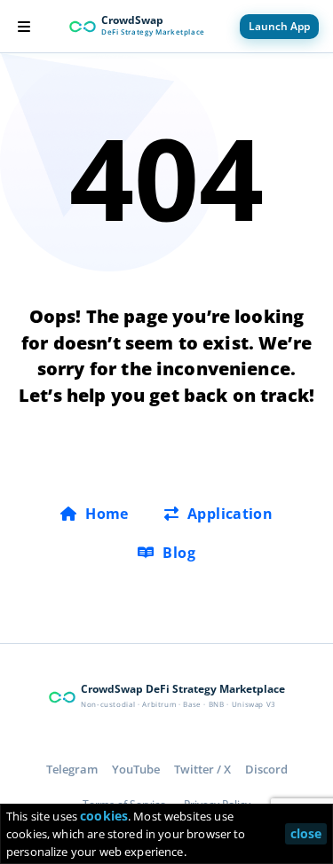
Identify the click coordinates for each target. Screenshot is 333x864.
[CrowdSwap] (82, 26)
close (306, 833)
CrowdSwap (132, 19)
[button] (24, 26)
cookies (104, 815)
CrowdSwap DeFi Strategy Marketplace (183, 688)
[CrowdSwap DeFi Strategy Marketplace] (62, 697)
